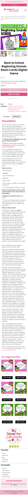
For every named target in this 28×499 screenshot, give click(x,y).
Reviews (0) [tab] (16, 116)
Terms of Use (6, 476)
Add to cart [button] (7, 377)
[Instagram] (10, 446)
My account (5, 470)
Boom (21, 108)
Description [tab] (6, 116)
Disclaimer (5, 474)
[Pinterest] (15, 446)
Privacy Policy (6, 472)
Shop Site (5, 459)
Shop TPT (5, 461)
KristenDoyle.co (14, 493)
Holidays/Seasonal (13, 109)
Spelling (24, 111)
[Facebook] (13, 446)
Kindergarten (12, 111)
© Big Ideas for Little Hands (10, 491)
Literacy (7, 16)
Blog (3, 457)
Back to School (18, 106)
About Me (5, 455)
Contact (4, 468)
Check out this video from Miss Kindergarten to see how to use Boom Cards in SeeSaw (13, 145)
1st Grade (11, 106)
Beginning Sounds (16, 16)
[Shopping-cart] (18, 446)
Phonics (18, 111)
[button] (25, 10)
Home (2, 16)
